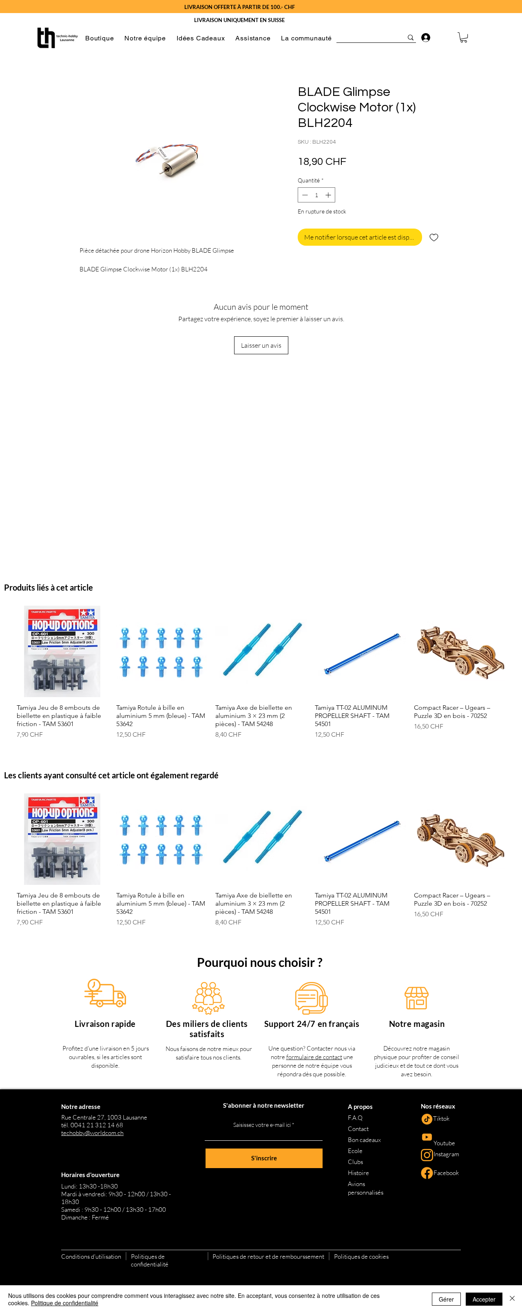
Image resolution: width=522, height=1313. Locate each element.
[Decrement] (304, 195)
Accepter (484, 1299)
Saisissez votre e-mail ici (262, 1125)
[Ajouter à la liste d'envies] (433, 237)
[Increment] (329, 195)
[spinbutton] (316, 195)
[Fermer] (512, 1299)
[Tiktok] (427, 1119)
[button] (99, 38)
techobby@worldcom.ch (92, 1133)
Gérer (446, 1299)
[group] (261, 672)
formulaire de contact (314, 1057)
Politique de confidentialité (64, 1303)
